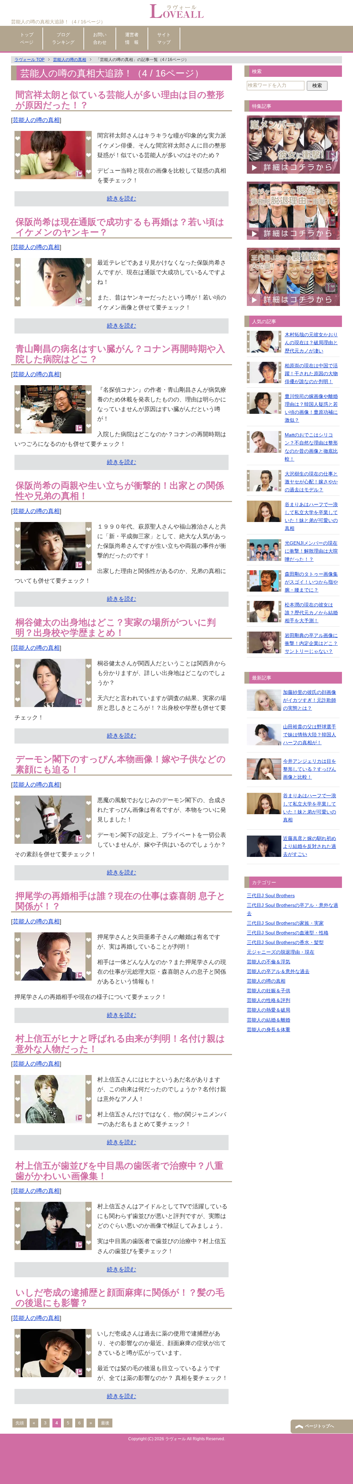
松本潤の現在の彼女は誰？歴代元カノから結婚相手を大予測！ (311, 612)
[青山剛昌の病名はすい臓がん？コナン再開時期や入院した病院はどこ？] (53, 428)
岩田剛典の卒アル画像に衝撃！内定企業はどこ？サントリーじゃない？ (311, 643)
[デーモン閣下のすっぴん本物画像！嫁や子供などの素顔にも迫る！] (53, 839)
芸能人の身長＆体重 (268, 1029)
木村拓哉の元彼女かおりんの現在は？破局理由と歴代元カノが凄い (311, 342)
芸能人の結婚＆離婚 (268, 1020)
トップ (26, 38)
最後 (105, 1423)
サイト (164, 38)
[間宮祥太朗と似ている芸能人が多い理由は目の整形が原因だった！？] (53, 174)
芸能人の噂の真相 (36, 120)
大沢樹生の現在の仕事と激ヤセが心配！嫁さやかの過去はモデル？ (311, 481)
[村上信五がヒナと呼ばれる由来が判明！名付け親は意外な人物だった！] (53, 1118)
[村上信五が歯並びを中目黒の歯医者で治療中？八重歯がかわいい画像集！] (53, 1245)
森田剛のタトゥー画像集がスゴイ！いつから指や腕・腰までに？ (311, 582)
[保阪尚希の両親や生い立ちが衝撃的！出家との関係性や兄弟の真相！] (53, 565)
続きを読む (121, 198)
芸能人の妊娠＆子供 (268, 990)
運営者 (132, 38)
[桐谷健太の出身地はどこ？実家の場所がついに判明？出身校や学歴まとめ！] (53, 702)
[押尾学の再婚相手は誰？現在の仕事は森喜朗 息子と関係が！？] (53, 975)
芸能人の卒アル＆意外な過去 (278, 971)
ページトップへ (319, 1426)
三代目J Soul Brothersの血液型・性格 (288, 932)
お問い (100, 38)
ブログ (63, 38)
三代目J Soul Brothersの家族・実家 (285, 923)
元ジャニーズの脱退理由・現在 (280, 952)
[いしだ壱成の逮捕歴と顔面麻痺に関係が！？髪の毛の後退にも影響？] (53, 1372)
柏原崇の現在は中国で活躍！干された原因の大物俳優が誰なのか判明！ (311, 373)
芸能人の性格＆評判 (268, 1000)
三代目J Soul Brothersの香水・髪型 (285, 942)
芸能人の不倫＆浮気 (268, 961)
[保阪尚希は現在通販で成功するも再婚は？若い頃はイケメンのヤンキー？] (53, 301)
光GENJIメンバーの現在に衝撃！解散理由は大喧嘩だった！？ (311, 551)
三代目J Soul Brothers (271, 895)
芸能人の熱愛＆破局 (268, 1010)
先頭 (20, 1423)
